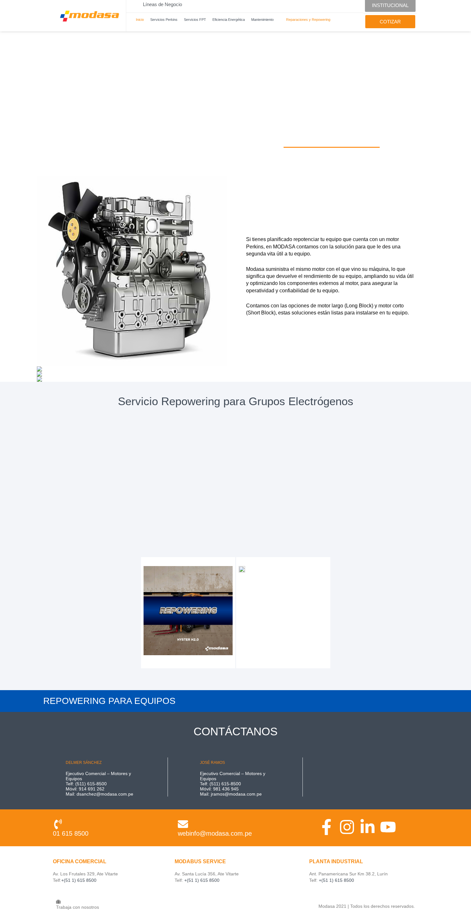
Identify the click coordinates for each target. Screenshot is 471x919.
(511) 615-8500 (91, 783)
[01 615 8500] (58, 824)
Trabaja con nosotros (77, 907)
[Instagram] (347, 827)
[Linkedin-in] (367, 827)
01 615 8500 (70, 833)
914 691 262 (91, 788)
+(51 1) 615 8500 (78, 880)
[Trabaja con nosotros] (58, 901)
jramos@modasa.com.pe (236, 794)
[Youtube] (388, 827)
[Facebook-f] (326, 827)
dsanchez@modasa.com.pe (105, 794)
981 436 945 (226, 788)
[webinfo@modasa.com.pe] (183, 824)
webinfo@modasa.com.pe (215, 833)
